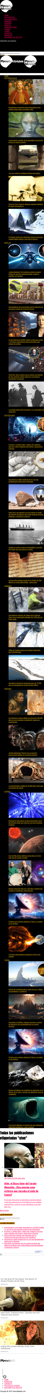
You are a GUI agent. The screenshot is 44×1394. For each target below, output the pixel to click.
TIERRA (6, 31)
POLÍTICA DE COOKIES (12, 1386)
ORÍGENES (7, 23)
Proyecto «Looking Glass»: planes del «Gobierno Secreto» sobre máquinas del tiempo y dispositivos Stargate (23, 1232)
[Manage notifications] (4, 1376)
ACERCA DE (8, 35)
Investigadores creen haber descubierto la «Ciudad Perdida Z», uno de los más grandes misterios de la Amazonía (24, 1229)
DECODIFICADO (9, 17)
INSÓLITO (7, 25)
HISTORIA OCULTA (10, 19)
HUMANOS (8, 21)
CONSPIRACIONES (10, 27)
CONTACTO (8, 33)
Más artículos (4, 1211)
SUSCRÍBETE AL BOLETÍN (13, 37)
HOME (6, 15)
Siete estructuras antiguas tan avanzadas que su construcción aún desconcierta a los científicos (20, 1236)
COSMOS (7, 29)
